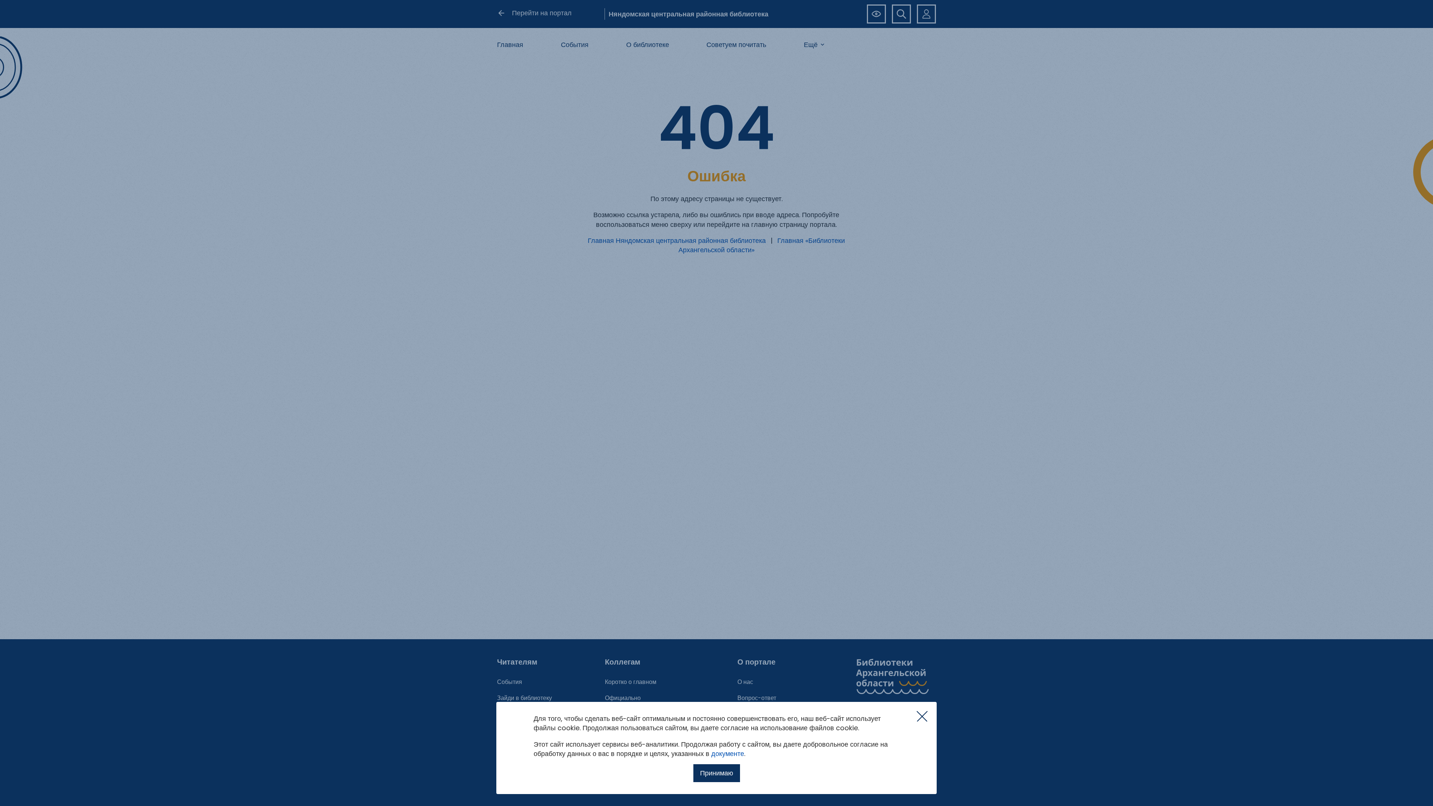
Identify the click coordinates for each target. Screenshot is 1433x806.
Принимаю (716, 773)
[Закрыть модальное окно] (922, 716)
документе (727, 753)
